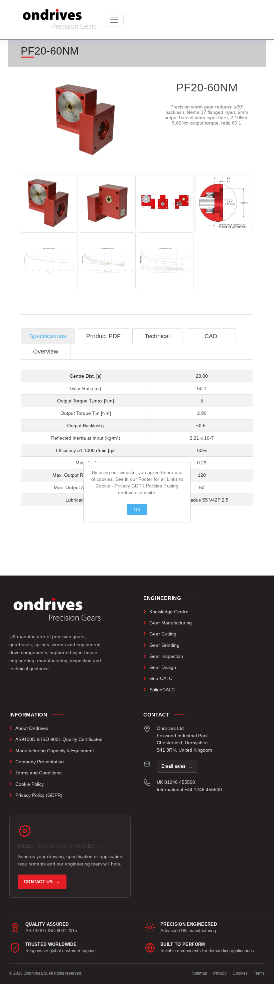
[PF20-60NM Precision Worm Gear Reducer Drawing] (165, 202)
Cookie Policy (29, 784)
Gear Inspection (166, 656)
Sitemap (199, 973)
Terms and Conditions (38, 772)
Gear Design (162, 667)
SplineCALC (162, 689)
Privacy (220, 973)
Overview (45, 351)
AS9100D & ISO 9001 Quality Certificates (58, 739)
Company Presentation (39, 761)
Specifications (47, 336)
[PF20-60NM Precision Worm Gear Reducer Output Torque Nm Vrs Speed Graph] (49, 260)
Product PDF (103, 336)
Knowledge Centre (168, 611)
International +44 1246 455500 (189, 789)
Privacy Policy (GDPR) (38, 795)
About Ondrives (31, 728)
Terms (259, 973)
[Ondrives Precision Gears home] (57, 609)
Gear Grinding (164, 645)
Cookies (240, 973)
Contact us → (42, 881)
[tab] (48, 336)
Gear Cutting (162, 633)
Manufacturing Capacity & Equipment (54, 750)
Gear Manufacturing (170, 622)
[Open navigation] (114, 19)
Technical (157, 336)
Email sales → (176, 766)
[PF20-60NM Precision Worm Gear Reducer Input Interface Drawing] (223, 202)
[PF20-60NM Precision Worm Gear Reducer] (49, 202)
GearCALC (160, 678)
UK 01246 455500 (176, 782)
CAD (210, 336)
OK (137, 509)
